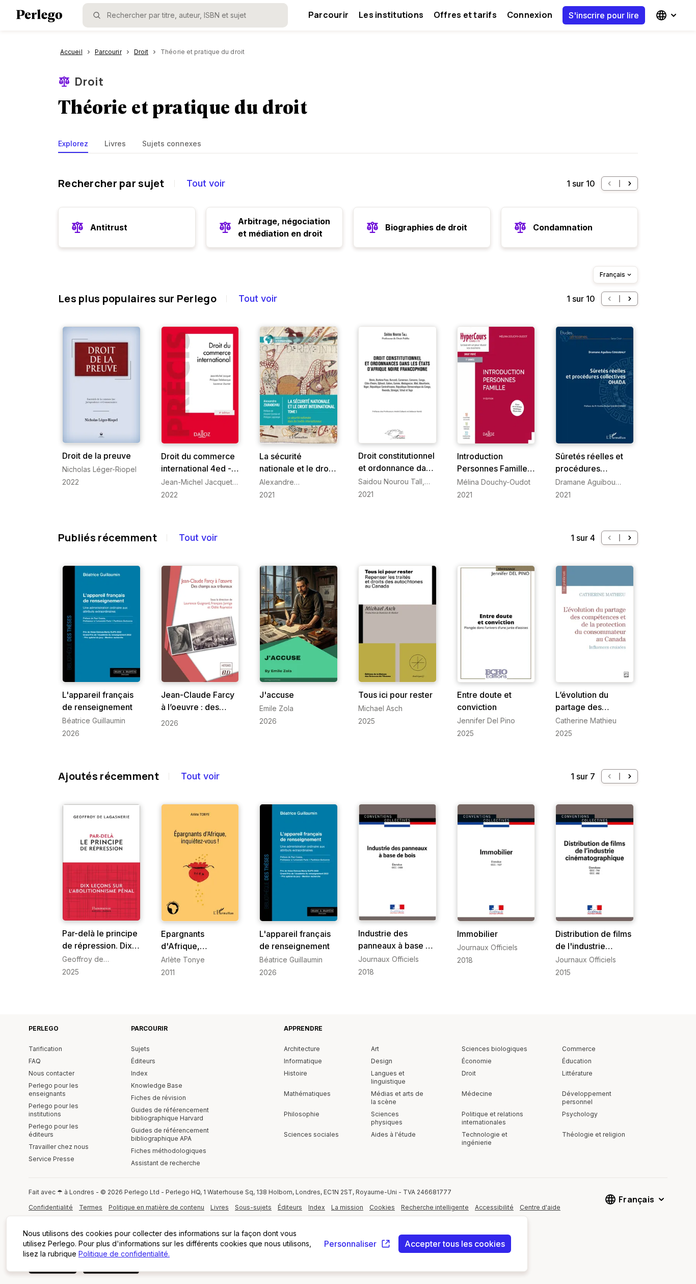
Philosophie (301, 1114)
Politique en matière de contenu (156, 1211)
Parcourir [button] (328, 14)
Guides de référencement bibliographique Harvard (170, 1114)
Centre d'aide (542, 1211)
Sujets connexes (171, 143)
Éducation (577, 1061)
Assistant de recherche (165, 1163)
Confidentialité (51, 1207)
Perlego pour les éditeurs (53, 1130)
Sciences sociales (311, 1134)
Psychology (580, 1114)
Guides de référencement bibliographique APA (170, 1134)
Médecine (477, 1093)
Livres (115, 143)
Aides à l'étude (393, 1134)
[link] (101, 406)
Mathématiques (307, 1093)
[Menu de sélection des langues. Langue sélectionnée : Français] (667, 15)
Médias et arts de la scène (397, 1098)
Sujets (140, 1049)
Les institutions (391, 14)
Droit (89, 81)
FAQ (35, 1061)
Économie (477, 1061)
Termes (90, 1207)
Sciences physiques (387, 1118)
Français (612, 274)
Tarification (45, 1049)
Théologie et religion (593, 1134)
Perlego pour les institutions (53, 1110)
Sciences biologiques (494, 1049)
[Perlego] (39, 16)
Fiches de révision (158, 1098)
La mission (347, 1207)
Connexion (529, 14)
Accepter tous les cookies (455, 1244)
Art (375, 1049)
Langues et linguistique (388, 1077)
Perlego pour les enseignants (53, 1089)
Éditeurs (143, 1061)
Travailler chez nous (59, 1146)
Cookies (382, 1207)
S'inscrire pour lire (604, 15)
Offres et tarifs (465, 14)
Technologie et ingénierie (484, 1138)
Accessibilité (497, 1211)
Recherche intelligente (435, 1207)
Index (139, 1073)
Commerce (579, 1049)
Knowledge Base (156, 1085)
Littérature (577, 1073)
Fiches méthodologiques (168, 1151)
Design (381, 1061)
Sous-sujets (253, 1207)
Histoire (295, 1073)
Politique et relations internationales (492, 1118)
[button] (609, 183)
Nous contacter (51, 1073)
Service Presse (51, 1159)
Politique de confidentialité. (124, 1253)
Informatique (303, 1061)
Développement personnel (586, 1098)
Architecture (302, 1049)
